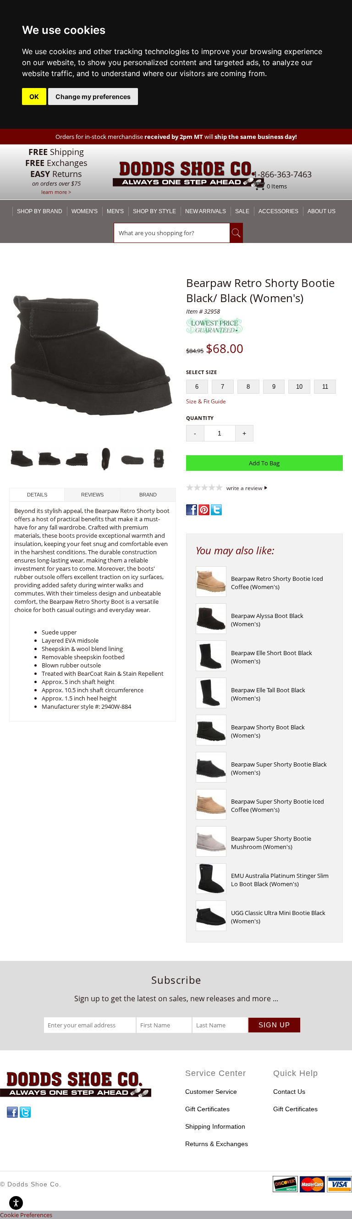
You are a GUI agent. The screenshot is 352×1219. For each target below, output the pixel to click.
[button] (92, 359)
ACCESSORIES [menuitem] (278, 211)
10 (299, 386)
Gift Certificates (207, 1109)
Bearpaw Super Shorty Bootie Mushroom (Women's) (271, 842)
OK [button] (34, 96)
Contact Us (289, 1091)
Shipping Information (215, 1126)
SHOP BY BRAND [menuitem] (39, 211)
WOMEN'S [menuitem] (85, 211)
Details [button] (37, 494)
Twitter (25, 1112)
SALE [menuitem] (242, 211)
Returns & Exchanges (216, 1143)
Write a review (244, 487)
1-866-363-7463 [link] (282, 174)
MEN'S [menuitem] (115, 211)
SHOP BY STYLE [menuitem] (154, 211)
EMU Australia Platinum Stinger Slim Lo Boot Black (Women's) (280, 880)
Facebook (12, 1112)
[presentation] (211, 594)
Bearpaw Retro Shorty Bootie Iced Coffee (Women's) (277, 582)
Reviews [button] (92, 494)
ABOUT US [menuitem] (322, 211)
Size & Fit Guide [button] (206, 401)
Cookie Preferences (26, 1215)
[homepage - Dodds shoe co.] (188, 175)
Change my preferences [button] (93, 96)
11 (325, 386)
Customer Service (211, 1091)
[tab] (37, 495)
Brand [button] (148, 494)
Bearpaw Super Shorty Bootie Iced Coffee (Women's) (277, 805)
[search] (172, 233)
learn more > (56, 191)
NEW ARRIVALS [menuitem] (205, 211)
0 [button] (277, 186)
